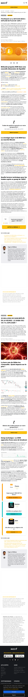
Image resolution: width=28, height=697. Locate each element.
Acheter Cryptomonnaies (19, 667)
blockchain (16, 72)
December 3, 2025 (21, 92)
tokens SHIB (11, 395)
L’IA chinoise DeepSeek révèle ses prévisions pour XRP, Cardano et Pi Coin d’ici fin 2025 (15, 238)
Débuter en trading (18, 668)
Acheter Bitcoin (14, 7)
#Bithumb (17, 86)
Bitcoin (6, 72)
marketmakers (4, 101)
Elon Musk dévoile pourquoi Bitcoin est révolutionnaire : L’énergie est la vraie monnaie (15, 241)
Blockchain (3, 673)
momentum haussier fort (15, 189)
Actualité (7, 11)
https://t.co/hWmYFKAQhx (12, 88)
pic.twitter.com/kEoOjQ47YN (14, 89)
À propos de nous (18, 683)
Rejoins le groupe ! (14, 132)
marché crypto (4, 406)
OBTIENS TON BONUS (13, 497)
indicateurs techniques (8, 460)
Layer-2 (2, 398)
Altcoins (12, 11)
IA (1, 677)
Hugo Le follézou (9, 40)
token (9, 74)
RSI (13, 461)
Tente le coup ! (14, 432)
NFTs (2, 675)
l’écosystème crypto (5, 107)
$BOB (3, 86)
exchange (8, 76)
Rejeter (14, 695)
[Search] (24, 3)
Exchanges (3, 672)
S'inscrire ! (13, 514)
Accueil (2, 11)
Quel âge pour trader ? (19, 670)
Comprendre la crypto (6, 683)
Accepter (14, 692)
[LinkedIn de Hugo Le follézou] (4, 253)
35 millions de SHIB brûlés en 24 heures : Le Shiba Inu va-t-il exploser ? (14, 236)
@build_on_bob (4, 89)
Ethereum (3, 668)
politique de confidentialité (12, 689)
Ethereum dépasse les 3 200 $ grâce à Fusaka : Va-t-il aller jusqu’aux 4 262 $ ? (15, 546)
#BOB (7, 84)
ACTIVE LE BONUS (12, 227)
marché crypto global (19, 165)
